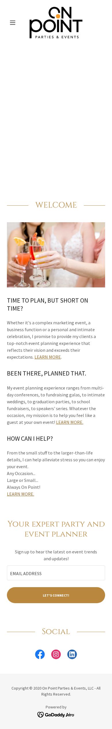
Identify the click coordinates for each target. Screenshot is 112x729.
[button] (14, 22)
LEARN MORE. (69, 422)
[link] (56, 22)
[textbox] (56, 572)
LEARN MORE (47, 357)
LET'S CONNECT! (56, 595)
